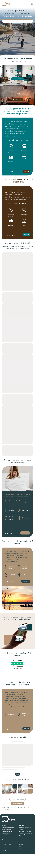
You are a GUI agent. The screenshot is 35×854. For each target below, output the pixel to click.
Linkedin (4, 851)
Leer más (26, 728)
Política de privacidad (25, 831)
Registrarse (26, 581)
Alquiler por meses (17, 78)
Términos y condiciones (25, 833)
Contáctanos (25, 533)
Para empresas (6, 836)
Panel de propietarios (8, 827)
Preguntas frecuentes (25, 827)
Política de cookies (24, 836)
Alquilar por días (6, 833)
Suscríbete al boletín (17, 803)
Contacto (21, 829)
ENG (20, 846)
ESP (20, 849)
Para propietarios (7, 838)
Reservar (26, 171)
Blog (17, 774)
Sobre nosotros (6, 829)
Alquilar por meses (7, 831)
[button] (6, 172)
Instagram (5, 846)
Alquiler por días (17, 99)
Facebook (5, 849)
